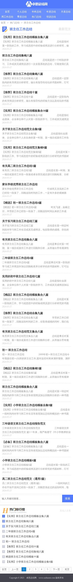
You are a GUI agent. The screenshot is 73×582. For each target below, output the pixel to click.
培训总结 (51, 17)
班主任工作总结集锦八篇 (20, 521)
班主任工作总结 (32, 22)
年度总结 (51, 11)
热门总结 (36, 17)
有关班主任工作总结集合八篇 (22, 536)
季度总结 (22, 17)
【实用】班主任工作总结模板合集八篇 (27, 516)
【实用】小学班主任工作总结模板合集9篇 (29, 561)
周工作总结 (7, 17)
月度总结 (65, 11)
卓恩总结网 (31, 578)
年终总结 (36, 11)
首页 (7, 11)
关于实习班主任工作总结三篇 (22, 526)
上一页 (15, 569)
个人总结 (22, 11)
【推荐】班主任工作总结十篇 (22, 546)
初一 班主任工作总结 (17, 541)
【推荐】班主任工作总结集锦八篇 (25, 551)
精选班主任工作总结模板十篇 (22, 556)
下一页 (56, 569)
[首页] (36, 4)
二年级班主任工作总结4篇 (20, 531)
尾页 (67, 569)
